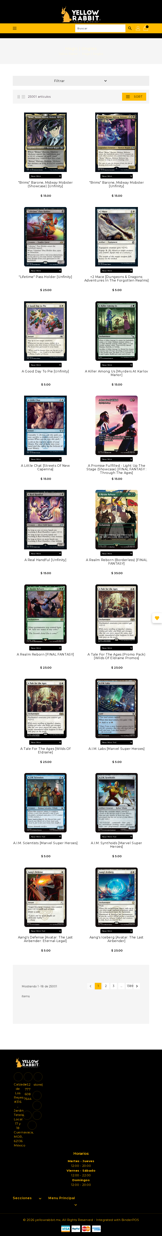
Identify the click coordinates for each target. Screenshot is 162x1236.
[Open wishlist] (157, 618)
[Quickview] (23, 197)
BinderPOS (130, 1220)
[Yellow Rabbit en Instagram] (27, 1115)
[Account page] (138, 28)
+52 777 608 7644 (27, 1092)
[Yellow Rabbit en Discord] (37, 1115)
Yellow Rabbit (68, 54)
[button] (115, 97)
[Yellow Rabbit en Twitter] (37, 1105)
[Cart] (146, 28)
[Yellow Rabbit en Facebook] (37, 1095)
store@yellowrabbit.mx (37, 1084)
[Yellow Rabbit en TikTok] (32, 1125)
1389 (130, 986)
